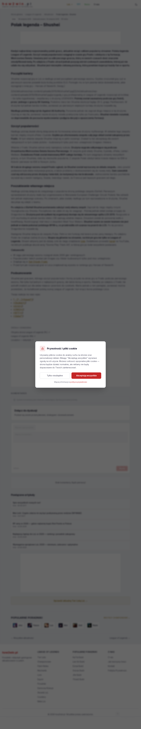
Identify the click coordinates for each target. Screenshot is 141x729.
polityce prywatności (78, 382)
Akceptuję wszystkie (86, 375)
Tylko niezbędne (55, 375)
